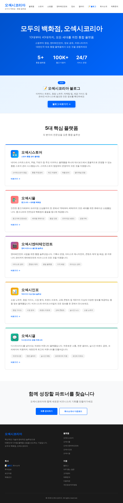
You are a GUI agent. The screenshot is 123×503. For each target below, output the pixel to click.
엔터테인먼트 (62, 6)
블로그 (65, 465)
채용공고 (8, 477)
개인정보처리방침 (70, 485)
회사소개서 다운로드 (73, 411)
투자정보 (8, 469)
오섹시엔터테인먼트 (71, 446)
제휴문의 (114, 6)
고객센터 (66, 473)
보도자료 (8, 473)
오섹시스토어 (68, 438)
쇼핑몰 (50, 6)
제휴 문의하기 (47, 411)
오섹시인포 (67, 449)
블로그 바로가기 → (61, 104)
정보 (73, 6)
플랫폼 (31, 6)
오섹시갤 (66, 453)
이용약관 (66, 481)
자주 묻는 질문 (68, 469)
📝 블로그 (92, 6)
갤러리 (81, 6)
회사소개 (103, 6)
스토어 (40, 6)
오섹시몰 (66, 442)
